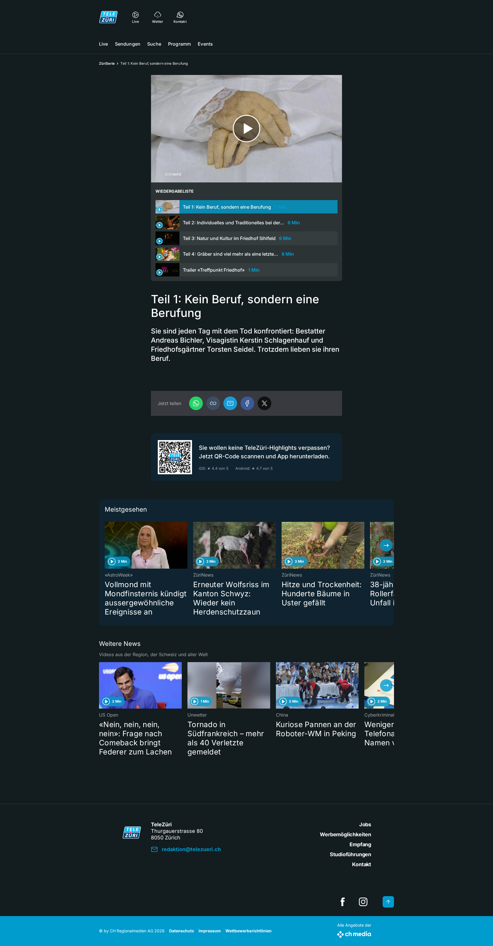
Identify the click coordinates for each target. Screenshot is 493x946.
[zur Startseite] (108, 17)
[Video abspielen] (246, 128)
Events (205, 44)
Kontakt (361, 864)
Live (103, 44)
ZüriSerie (107, 63)
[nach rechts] (386, 545)
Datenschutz (181, 930)
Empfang (360, 844)
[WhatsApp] (196, 403)
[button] (213, 403)
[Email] (230, 403)
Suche (154, 44)
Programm (179, 44)
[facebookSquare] (342, 902)
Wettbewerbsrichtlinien (248, 930)
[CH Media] (354, 933)
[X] (264, 403)
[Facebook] (247, 403)
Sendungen (127, 44)
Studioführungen (350, 854)
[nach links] (106, 545)
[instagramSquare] (363, 902)
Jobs (365, 824)
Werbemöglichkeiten (345, 834)
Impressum (210, 930)
